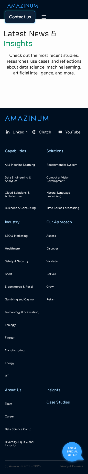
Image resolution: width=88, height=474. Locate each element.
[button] (20, 17)
